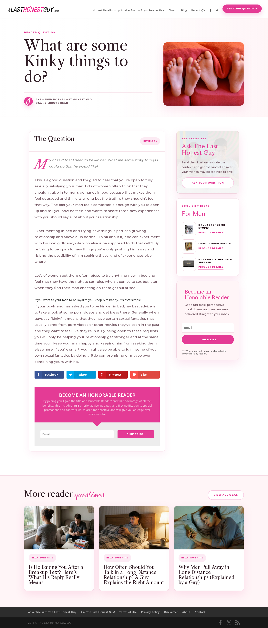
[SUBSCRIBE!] (208, 339)
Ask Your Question (242, 8)
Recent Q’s (198, 10)
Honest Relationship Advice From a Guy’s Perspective (128, 10)
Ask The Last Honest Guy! (98, 612)
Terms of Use (128, 612)
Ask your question (208, 182)
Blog (184, 10)
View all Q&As (226, 494)
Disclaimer (171, 612)
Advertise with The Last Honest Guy (52, 612)
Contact (200, 612)
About (173, 10)
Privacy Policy (150, 612)
